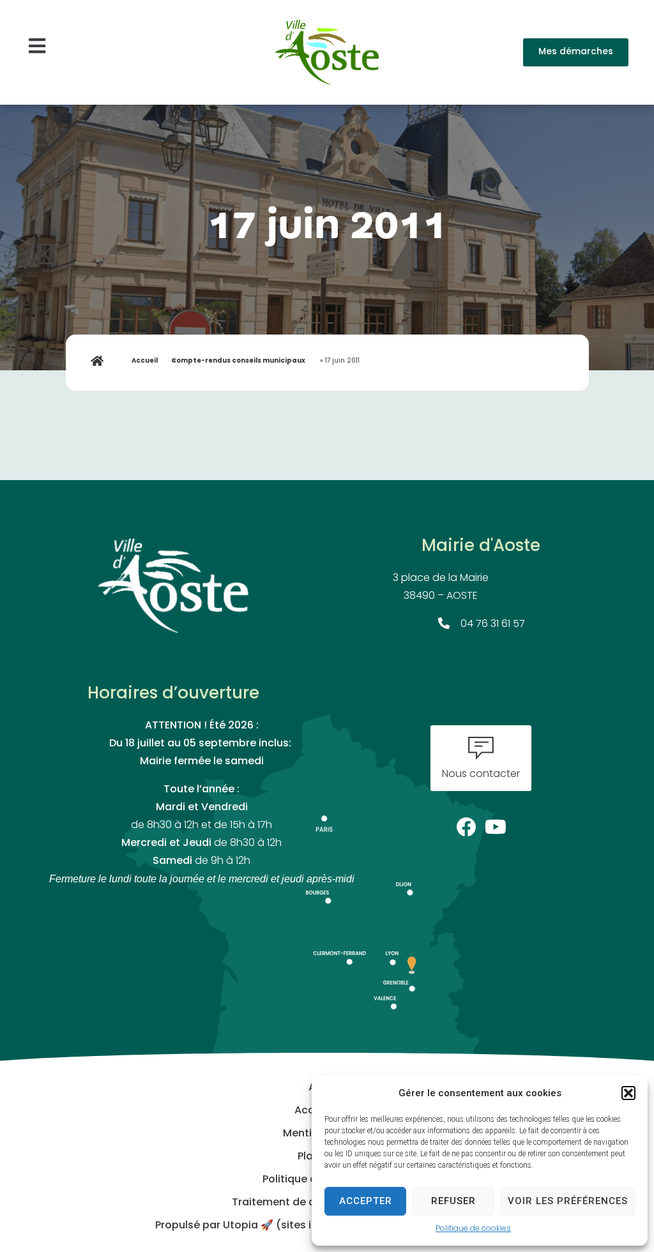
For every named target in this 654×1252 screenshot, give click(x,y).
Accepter (365, 1201)
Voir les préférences (568, 1201)
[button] (628, 1093)
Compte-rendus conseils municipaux (238, 361)
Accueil (145, 361)
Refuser (453, 1201)
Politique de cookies (473, 1229)
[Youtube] (495, 823)
